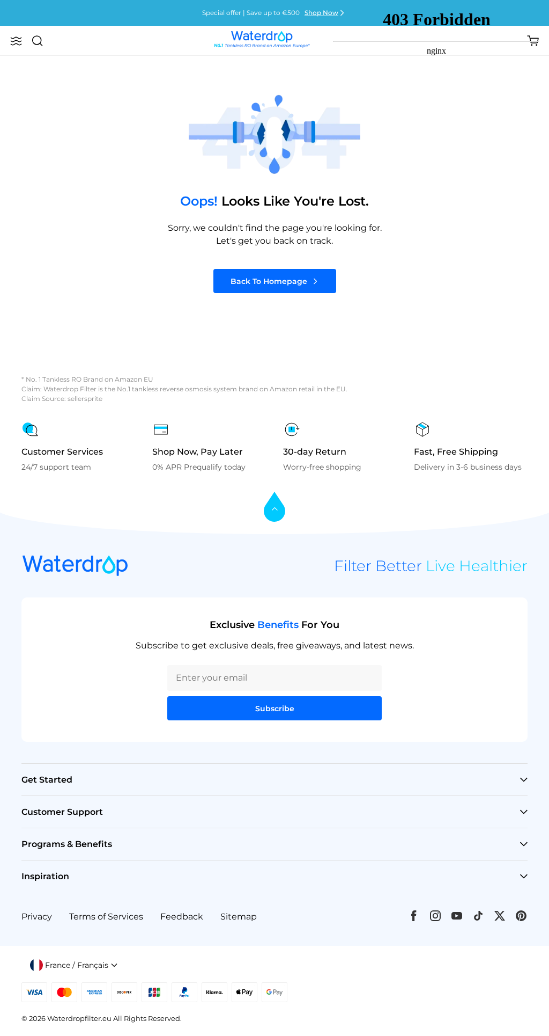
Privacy (36, 916)
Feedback (181, 916)
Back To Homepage (269, 281)
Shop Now (321, 13)
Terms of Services (106, 916)
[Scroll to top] (274, 507)
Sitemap (238, 916)
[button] (16, 41)
